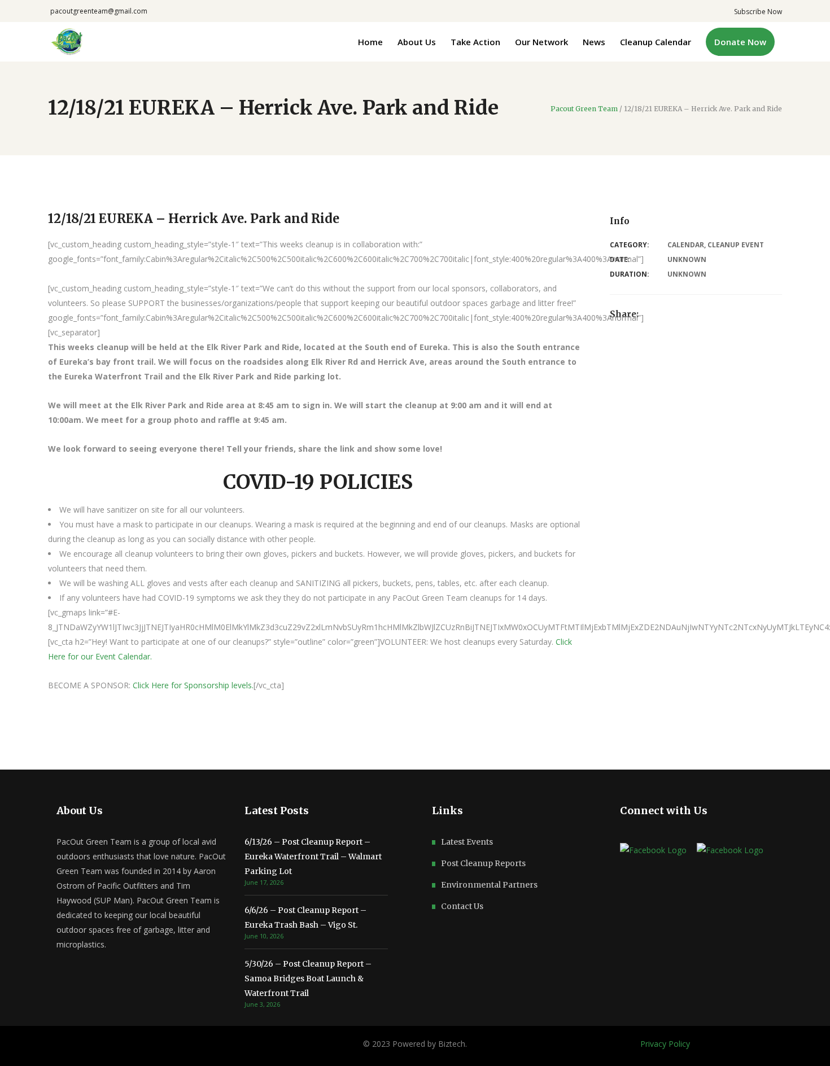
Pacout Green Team (584, 109)
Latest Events (467, 842)
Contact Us (462, 906)
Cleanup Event (735, 245)
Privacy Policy (665, 1043)
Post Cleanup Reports (483, 863)
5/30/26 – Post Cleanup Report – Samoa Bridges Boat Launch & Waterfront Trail (308, 978)
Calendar (685, 245)
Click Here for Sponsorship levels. (193, 685)
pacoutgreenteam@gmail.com (98, 11)
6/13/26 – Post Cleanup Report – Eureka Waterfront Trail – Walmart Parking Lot (313, 856)
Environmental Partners (489, 885)
